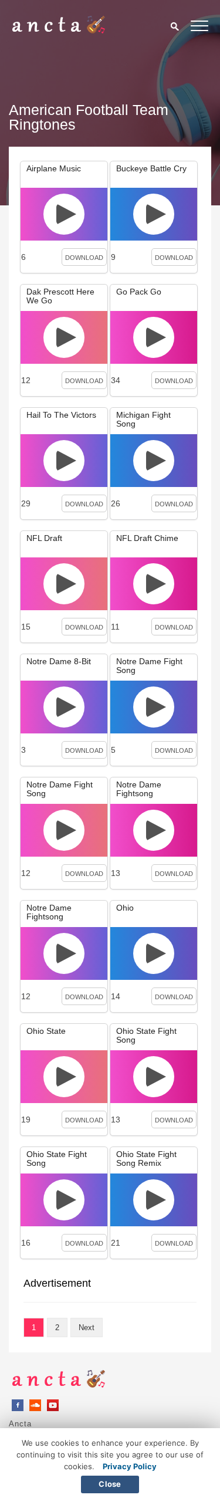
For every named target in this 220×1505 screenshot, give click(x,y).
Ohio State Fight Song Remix (146, 1158)
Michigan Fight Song (143, 419)
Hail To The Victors (61, 415)
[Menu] (199, 28)
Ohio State (46, 1031)
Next (86, 1327)
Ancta (20, 1423)
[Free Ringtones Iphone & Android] (59, 30)
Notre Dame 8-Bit (58, 661)
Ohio (125, 907)
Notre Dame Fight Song (149, 666)
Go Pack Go (138, 291)
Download (84, 257)
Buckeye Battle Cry (151, 168)
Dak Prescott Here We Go (60, 296)
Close (110, 1484)
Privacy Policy (130, 1466)
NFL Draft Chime (147, 538)
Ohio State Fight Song (146, 1035)
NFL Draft (44, 538)
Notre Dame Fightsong (138, 789)
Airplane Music (53, 168)
